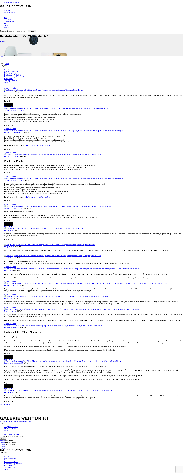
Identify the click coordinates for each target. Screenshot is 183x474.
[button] (10, 88)
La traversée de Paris (11, 285)
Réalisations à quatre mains (14, 77)
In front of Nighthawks (12, 156)
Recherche (32, 31)
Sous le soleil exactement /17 (14, 208)
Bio (5, 18)
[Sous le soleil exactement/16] (93, 361)
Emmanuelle (8, 270)
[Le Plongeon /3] (93, 228)
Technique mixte (10, 81)
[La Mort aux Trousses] (93, 326)
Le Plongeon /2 (9, 392)
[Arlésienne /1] (93, 256)
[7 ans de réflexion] (93, 309)
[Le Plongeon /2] (93, 390)
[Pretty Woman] (93, 245)
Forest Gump (8, 298)
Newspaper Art (10, 73)
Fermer (7, 64)
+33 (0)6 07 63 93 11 (11, 427)
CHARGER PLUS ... (7, 405)
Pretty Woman (9, 247)
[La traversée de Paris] (93, 283)
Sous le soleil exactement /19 (14, 180)
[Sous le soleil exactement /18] (93, 131)
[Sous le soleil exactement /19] (93, 178)
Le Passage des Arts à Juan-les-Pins (38, 145)
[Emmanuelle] (93, 269)
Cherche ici (4, 31)
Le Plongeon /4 (9, 92)
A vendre (8, 69)
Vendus (6, 25)
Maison (2, 41)
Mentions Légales (10, 429)
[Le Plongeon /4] (93, 90)
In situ (6, 23)
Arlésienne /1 (9, 258)
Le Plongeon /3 (9, 230)
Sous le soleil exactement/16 (14, 363)
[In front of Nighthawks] (93, 155)
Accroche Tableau (10, 21)
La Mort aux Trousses (11, 327)
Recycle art (8, 79)
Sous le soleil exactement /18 (14, 132)
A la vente (7, 20)
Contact (6, 27)
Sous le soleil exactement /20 (14, 110)
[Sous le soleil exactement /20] (93, 108)
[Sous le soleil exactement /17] (93, 206)
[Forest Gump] (93, 296)
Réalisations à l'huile (12, 75)
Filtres (2, 56)
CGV (6, 430)
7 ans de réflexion (10, 311)
